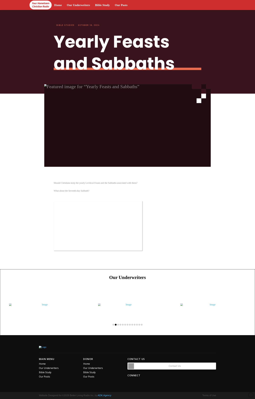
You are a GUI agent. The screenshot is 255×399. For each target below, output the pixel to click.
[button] (172, 366)
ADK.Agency (104, 395)
